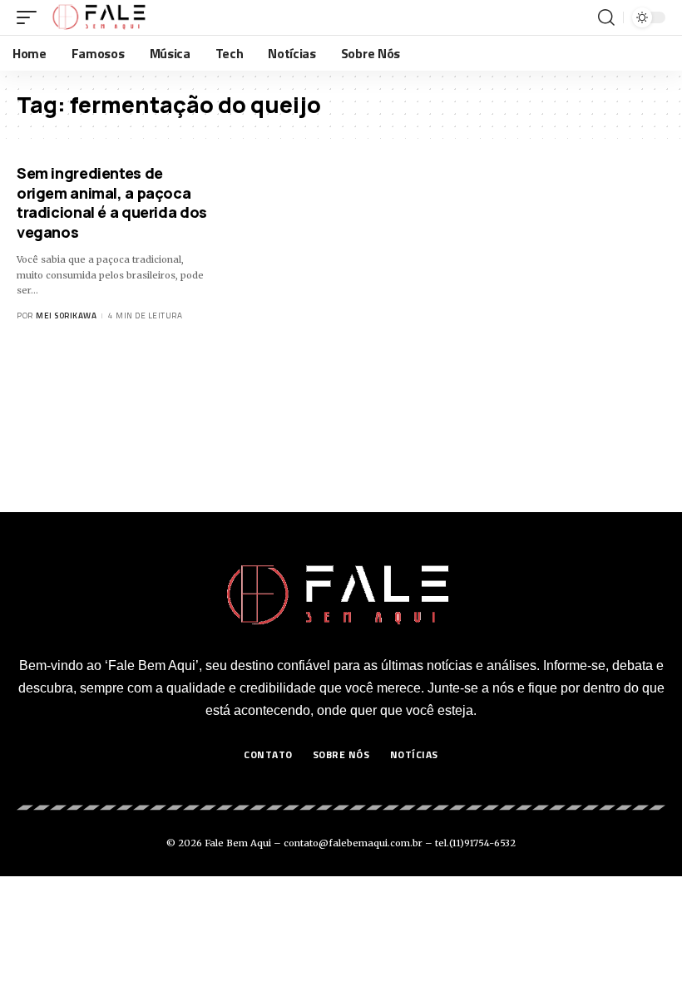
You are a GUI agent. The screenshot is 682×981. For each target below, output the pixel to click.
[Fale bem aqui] (100, 17)
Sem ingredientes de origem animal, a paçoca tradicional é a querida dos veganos (112, 202)
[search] (606, 17)
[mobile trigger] (31, 17)
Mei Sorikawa (66, 315)
